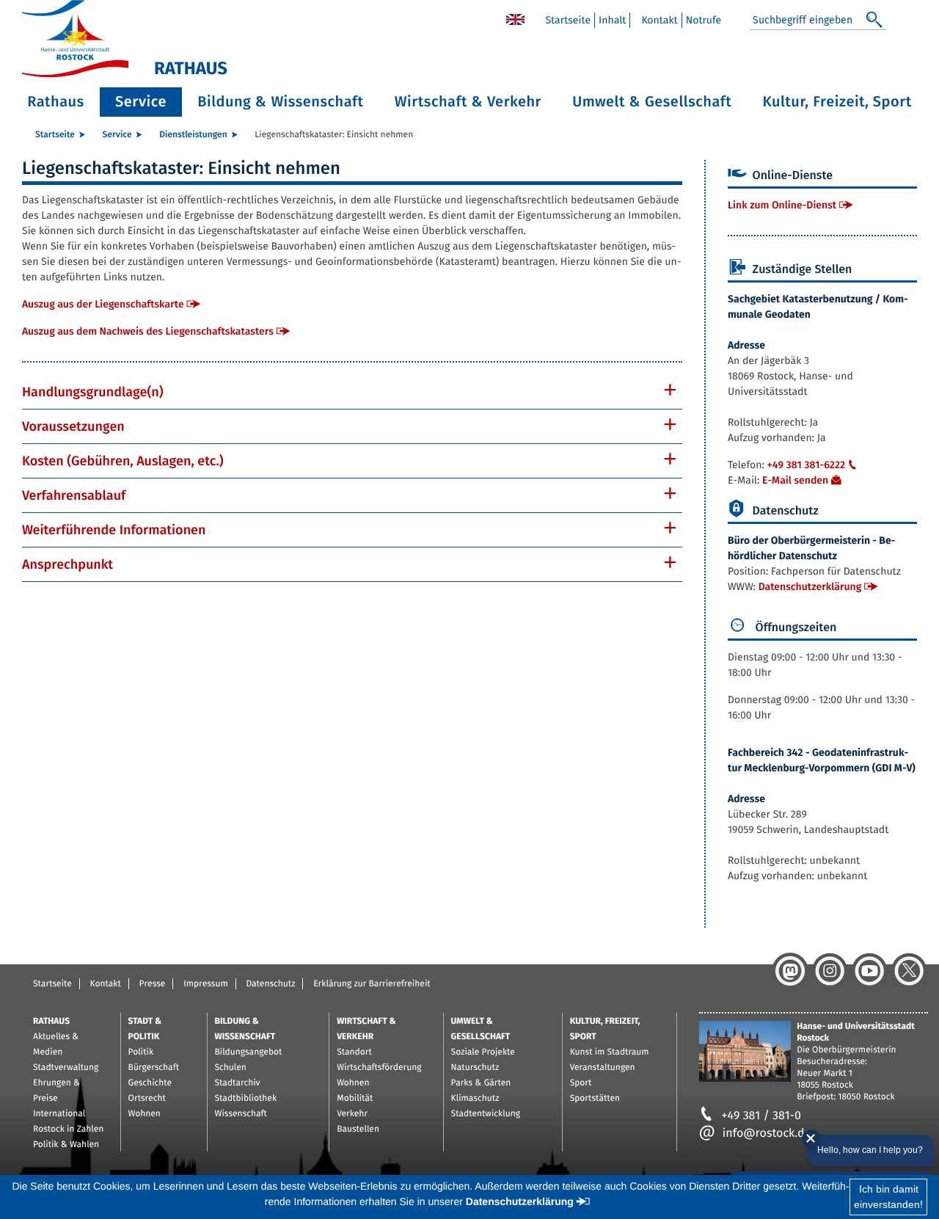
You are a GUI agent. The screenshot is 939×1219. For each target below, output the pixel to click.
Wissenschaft (241, 1114)
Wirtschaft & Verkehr (468, 102)
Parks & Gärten (481, 1083)
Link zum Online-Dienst (782, 205)
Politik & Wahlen (66, 1145)
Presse (152, 984)
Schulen (230, 1068)
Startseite (568, 20)
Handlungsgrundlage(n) (93, 392)
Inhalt (612, 20)
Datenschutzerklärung (810, 587)
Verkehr (352, 1114)
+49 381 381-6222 (806, 465)
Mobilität (355, 1099)
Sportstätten (595, 1099)
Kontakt (659, 20)
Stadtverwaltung (65, 1068)
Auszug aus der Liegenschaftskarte (103, 304)
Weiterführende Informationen (114, 530)
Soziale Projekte (483, 1052)
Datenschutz (270, 984)
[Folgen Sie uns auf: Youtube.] (869, 971)
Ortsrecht (147, 1099)
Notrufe (704, 20)
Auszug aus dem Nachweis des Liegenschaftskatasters (148, 331)
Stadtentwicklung (485, 1114)
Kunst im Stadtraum (609, 1052)
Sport (581, 1083)
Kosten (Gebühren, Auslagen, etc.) (123, 461)
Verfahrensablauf (73, 495)
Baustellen (358, 1129)
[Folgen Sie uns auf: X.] (909, 971)
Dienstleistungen (193, 135)
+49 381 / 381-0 (761, 1116)
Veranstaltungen (602, 1068)
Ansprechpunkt (67, 564)
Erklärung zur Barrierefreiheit (371, 984)
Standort (354, 1052)
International (59, 1114)
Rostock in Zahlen (68, 1129)
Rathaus (55, 102)
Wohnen (144, 1114)
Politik (141, 1052)
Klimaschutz (475, 1099)
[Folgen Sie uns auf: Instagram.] (829, 971)
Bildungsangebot (248, 1052)
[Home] (515, 18)
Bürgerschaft (153, 1068)
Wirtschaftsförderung (379, 1068)
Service (141, 102)
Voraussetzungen (73, 426)
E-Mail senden (795, 480)
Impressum (205, 984)
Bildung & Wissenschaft (280, 102)
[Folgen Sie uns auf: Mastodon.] (790, 971)
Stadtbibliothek (246, 1099)
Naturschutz (475, 1068)
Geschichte (150, 1083)
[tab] (352, 392)
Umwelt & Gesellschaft (651, 102)
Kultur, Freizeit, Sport (837, 102)
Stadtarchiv (237, 1083)
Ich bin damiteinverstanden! (888, 1196)
